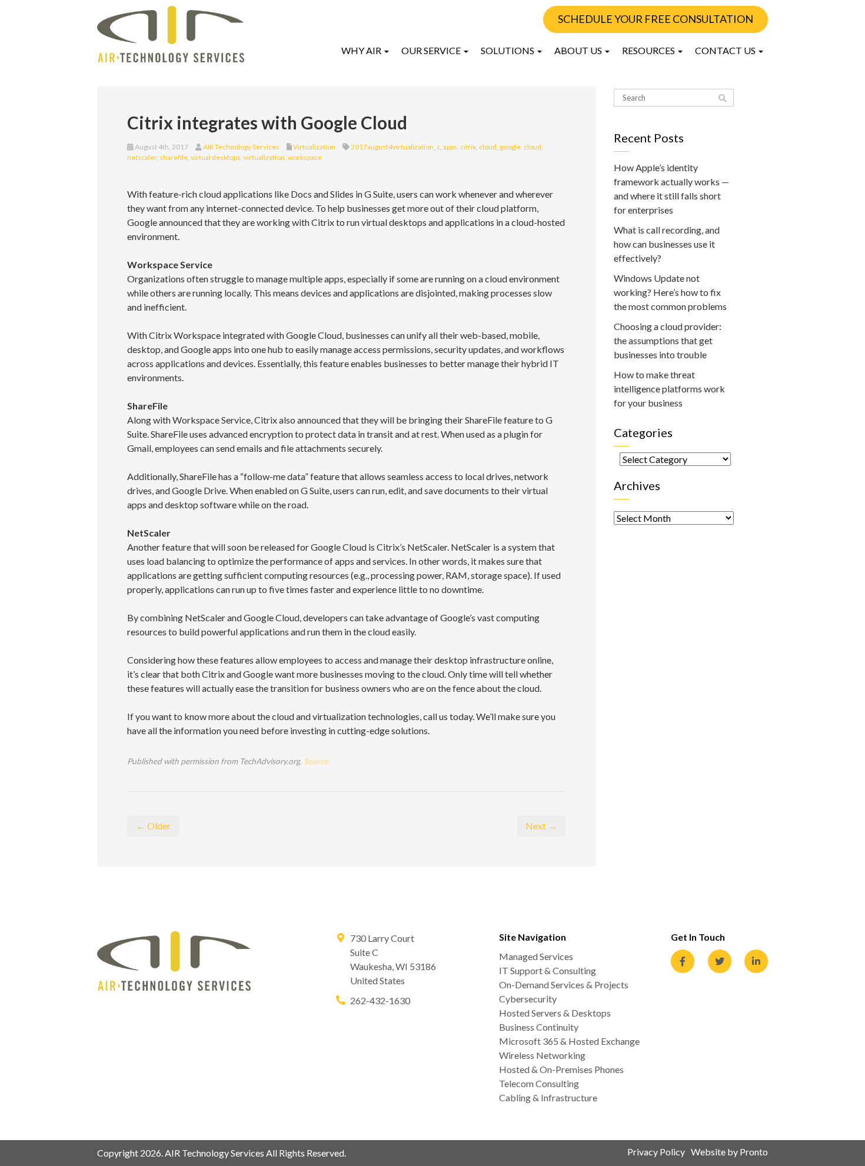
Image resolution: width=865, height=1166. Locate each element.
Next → (541, 825)
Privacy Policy (656, 1151)
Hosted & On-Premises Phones (561, 1069)
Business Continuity (538, 1026)
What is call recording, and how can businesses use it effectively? (667, 244)
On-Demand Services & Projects (563, 984)
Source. (317, 761)
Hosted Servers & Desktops (555, 1012)
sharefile (173, 157)
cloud (488, 146)
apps (450, 146)
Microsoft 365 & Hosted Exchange (569, 1041)
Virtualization (314, 146)
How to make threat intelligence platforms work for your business (669, 388)
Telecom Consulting (539, 1083)
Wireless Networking (542, 1055)
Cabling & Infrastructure (548, 1097)
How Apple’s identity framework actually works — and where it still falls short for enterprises (671, 188)
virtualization (264, 157)
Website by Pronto (729, 1151)
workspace (305, 157)
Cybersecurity (528, 998)
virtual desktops (216, 157)
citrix (468, 146)
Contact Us (726, 50)
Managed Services (536, 956)
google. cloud (520, 146)
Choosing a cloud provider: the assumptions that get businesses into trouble (667, 340)
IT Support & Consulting (547, 970)
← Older (153, 825)
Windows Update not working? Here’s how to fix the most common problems (670, 292)
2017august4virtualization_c (395, 146)
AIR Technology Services (241, 146)
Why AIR (362, 50)
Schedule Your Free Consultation (655, 18)
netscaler (142, 157)
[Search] (722, 98)
